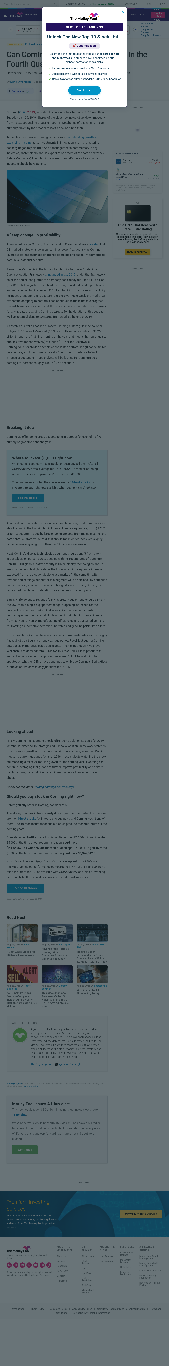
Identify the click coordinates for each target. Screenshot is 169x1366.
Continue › (84, 90)
